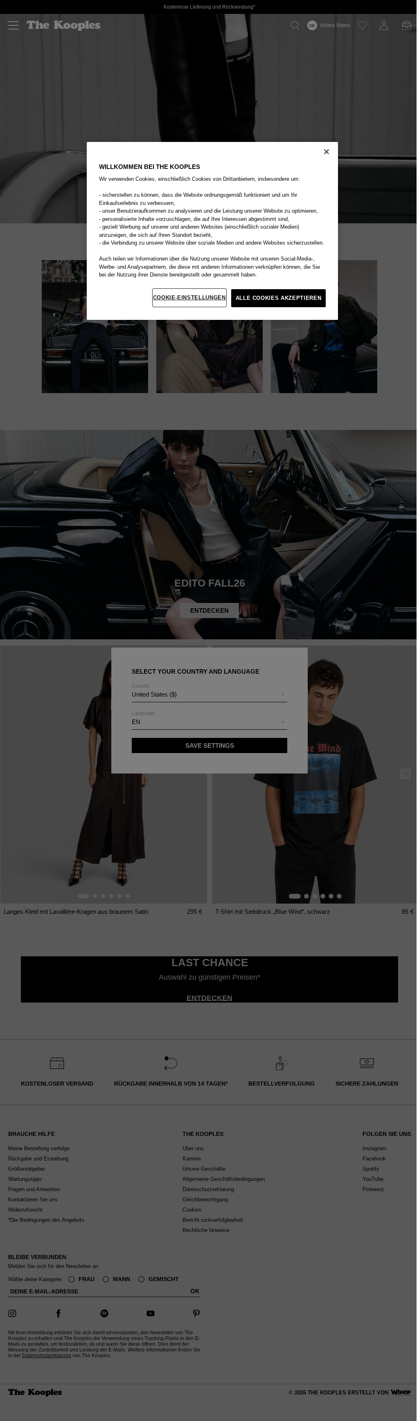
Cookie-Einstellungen (189, 298)
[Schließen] (327, 152)
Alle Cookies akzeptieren (279, 298)
